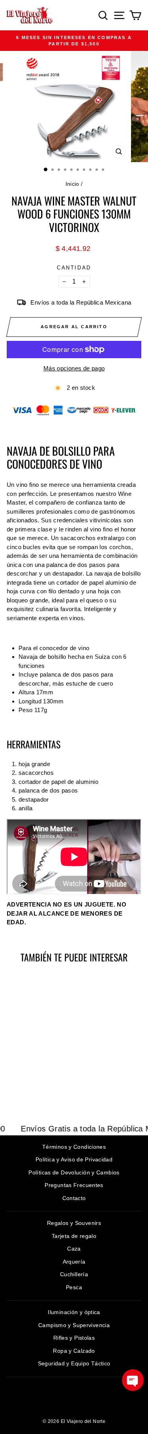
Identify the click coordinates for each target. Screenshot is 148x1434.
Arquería (74, 1261)
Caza (74, 1248)
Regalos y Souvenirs (74, 1223)
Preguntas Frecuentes (74, 1185)
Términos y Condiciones (74, 1147)
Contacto (74, 1198)
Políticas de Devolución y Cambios (73, 1172)
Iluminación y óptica (74, 1312)
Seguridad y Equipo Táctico (74, 1363)
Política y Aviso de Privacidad (74, 1159)
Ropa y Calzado (74, 1351)
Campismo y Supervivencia (74, 1325)
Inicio (72, 184)
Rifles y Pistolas (74, 1338)
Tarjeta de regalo (74, 1236)
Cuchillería (74, 1274)
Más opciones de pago (74, 368)
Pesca (74, 1287)
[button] (133, 1380)
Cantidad (74, 268)
